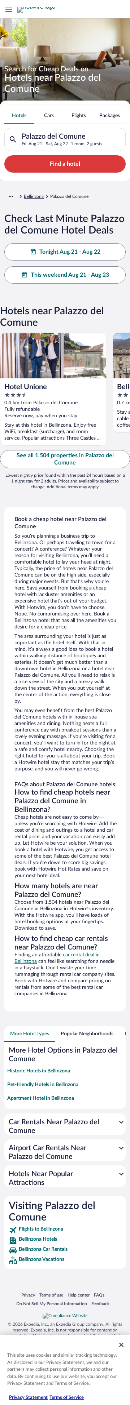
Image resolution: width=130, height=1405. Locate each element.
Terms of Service (66, 1397)
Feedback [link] (100, 1303)
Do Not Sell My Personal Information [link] (51, 1303)
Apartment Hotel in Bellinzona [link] (40, 1098)
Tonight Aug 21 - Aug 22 (69, 252)
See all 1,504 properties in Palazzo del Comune (65, 459)
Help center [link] (79, 1295)
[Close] (121, 1345)
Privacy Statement (28, 1397)
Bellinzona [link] (34, 196)
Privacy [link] (28, 1295)
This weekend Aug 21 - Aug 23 (70, 275)
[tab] (19, 116)
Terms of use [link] (51, 1295)
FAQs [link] (99, 1295)
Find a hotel (65, 164)
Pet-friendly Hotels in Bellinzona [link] (42, 1084)
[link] (65, 1230)
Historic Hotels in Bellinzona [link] (38, 1070)
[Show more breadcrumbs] (10, 196)
